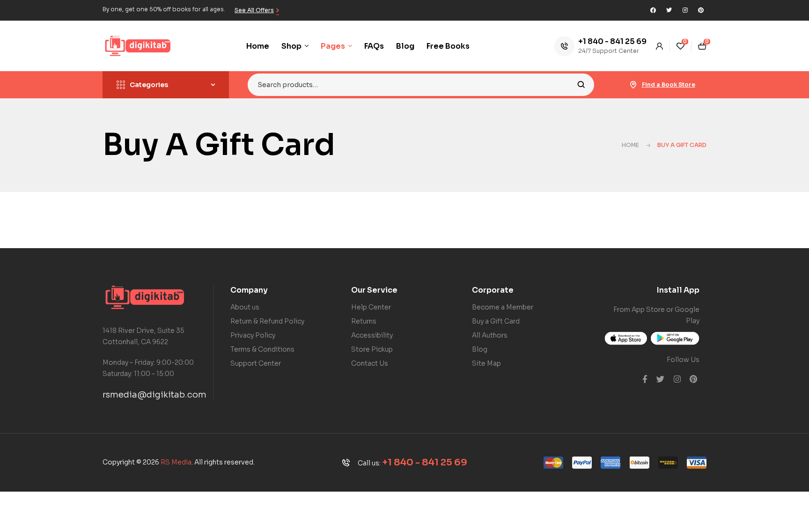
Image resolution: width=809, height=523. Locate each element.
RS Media (176, 462)
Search (581, 85)
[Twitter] (669, 10)
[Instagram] (685, 10)
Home (630, 144)
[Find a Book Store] (633, 84)
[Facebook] (653, 10)
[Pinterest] (700, 10)
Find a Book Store (668, 84)
